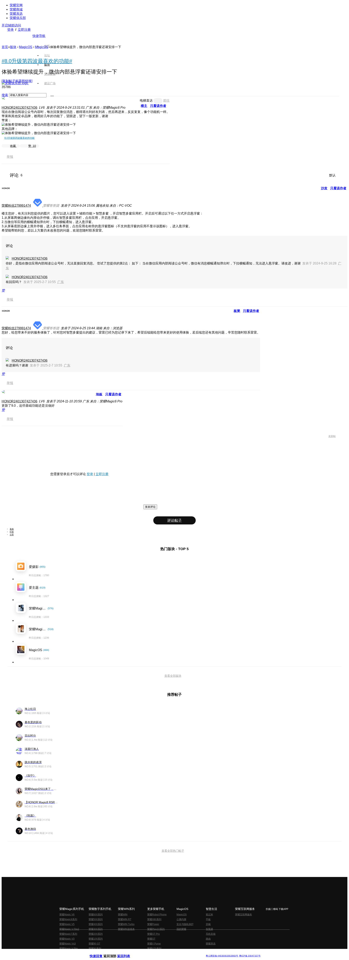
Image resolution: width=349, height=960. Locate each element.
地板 (99, 394)
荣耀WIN (122, 914)
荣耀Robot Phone (157, 914)
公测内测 (181, 919)
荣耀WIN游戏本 (126, 929)
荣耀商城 (16, 9)
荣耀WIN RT (124, 919)
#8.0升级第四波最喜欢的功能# (37, 61)
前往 (166, 100)
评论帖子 (174, 520)
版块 (13, 47)
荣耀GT (151, 938)
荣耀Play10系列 (156, 929)
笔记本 (209, 914)
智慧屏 (209, 929)
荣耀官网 (16, 5)
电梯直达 (146, 100)
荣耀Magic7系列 (68, 934)
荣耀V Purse (154, 943)
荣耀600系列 (96, 914)
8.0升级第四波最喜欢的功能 (19, 138)
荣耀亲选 (16, 13)
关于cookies (150, 952)
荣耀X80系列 (154, 919)
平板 (208, 919)
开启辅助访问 (11, 25)
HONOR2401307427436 (19, 107)
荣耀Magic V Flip (68, 948)
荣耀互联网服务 (243, 914)
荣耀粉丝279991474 (16, 205)
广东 (60, 282)
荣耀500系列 (96, 919)
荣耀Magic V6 (67, 914)
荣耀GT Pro (153, 934)
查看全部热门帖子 (173, 850)
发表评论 (150, 506)
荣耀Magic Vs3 (67, 943)
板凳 (237, 311)
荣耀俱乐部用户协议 (100, 952)
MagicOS (25, 47)
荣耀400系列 (96, 924)
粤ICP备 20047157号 (250, 956)
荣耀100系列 (96, 938)
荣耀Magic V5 (67, 924)
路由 (208, 938)
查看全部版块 (172, 675)
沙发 (324, 188)
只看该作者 (158, 105)
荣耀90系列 (95, 948)
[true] (52, 96)
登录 (10, 29)
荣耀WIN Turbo (126, 924)
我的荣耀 (181, 929)
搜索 (5, 95)
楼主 (144, 105)
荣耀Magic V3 (67, 938)
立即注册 (24, 29)
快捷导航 (39, 36)
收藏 (13, 145)
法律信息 (161, 952)
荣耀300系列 (96, 929)
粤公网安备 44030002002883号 (222, 956)
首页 (47, 46)
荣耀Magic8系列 (68, 919)
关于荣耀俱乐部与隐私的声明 (127, 952)
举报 (10, 156)
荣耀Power (153, 924)
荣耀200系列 (96, 934)
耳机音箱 (210, 934)
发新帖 (332, 436)
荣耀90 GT (94, 943)
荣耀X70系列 (154, 948)
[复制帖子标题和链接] (17, 81)
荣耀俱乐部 (18, 18)
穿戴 (208, 924)
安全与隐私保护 (185, 924)
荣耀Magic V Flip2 (69, 929)
